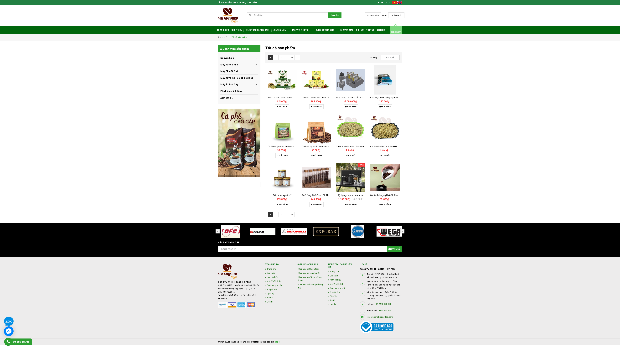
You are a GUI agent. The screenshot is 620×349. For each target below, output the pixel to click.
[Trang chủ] (231, 15)
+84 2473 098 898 (383, 304)
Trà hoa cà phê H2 (282, 195)
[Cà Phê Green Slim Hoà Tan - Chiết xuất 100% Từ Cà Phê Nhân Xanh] (316, 80)
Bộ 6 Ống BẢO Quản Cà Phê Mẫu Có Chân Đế (324, 195)
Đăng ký (396, 15)
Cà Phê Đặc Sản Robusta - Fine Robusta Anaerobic (328, 146)
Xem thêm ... (227, 97)
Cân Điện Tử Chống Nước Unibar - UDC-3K (391, 97)
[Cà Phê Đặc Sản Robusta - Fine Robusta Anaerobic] (316, 128)
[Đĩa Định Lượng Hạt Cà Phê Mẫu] (385, 177)
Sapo (277, 342)
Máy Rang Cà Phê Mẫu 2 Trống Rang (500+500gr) (361, 97)
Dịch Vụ (360, 30)
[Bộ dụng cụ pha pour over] (350, 177)
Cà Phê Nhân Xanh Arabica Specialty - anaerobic (361, 146)
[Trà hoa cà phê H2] (282, 177)
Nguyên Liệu (279, 30)
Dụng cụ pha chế (325, 30)
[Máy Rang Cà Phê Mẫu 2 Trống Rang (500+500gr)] (350, 80)
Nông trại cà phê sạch (257, 30)
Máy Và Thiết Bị (301, 30)
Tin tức (370, 30)
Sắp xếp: (374, 57)
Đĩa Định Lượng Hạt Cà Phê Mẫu (386, 195)
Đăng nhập (373, 15)
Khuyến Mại (346, 30)
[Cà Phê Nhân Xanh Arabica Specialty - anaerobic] (350, 128)
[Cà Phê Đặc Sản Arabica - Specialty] (282, 128)
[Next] (297, 57)
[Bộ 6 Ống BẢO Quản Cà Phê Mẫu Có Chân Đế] (316, 177)
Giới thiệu (236, 30)
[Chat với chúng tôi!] (9, 331)
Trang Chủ (223, 30)
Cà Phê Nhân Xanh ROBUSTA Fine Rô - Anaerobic (395, 146)
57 (291, 57)
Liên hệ (381, 30)
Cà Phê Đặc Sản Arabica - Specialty (286, 146)
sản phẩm (396, 32)
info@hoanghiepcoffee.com (380, 317)
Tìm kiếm (334, 15)
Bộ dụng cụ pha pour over (351, 195)
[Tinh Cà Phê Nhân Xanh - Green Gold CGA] (282, 80)
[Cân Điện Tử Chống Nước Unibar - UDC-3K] (385, 80)
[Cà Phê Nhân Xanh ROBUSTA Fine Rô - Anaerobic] (385, 128)
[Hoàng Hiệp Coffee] (239, 143)
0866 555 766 (385, 310)
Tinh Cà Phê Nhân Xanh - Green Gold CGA (289, 97)
